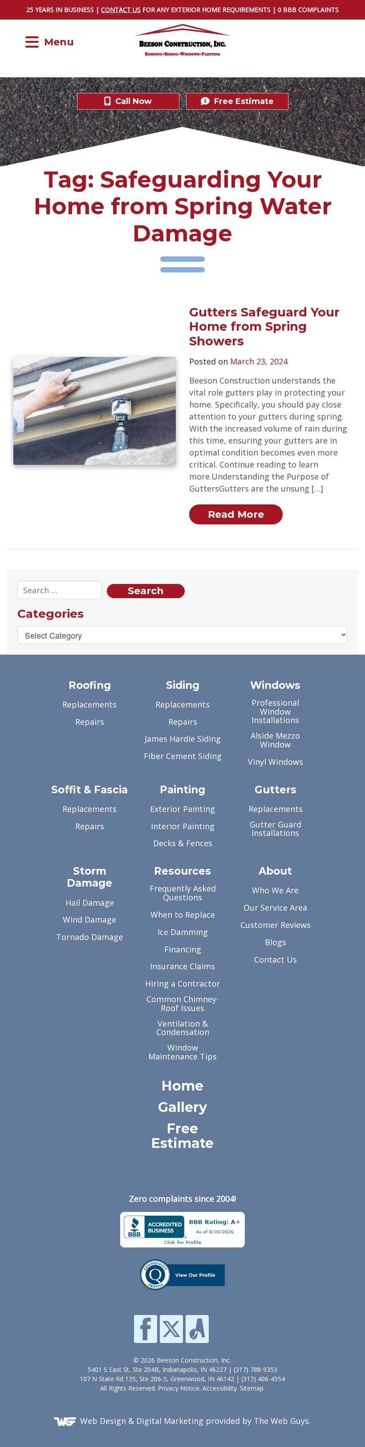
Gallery (182, 1107)
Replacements (89, 705)
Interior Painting (183, 826)
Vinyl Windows (275, 762)
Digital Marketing (169, 1420)
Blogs (275, 942)
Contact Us (275, 960)
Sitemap (252, 1388)
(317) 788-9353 (255, 1369)
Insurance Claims (182, 966)
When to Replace (182, 915)
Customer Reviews (275, 925)
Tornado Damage (89, 937)
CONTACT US (121, 9)
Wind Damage (89, 920)
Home (182, 1086)
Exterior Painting (182, 809)
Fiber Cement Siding (183, 756)
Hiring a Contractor (182, 984)
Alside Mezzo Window (275, 740)
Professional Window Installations (275, 712)
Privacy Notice (178, 1388)
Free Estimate (182, 1136)
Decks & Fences (182, 843)
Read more (236, 514)
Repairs (89, 722)
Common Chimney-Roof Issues (182, 1004)
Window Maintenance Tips (182, 1052)
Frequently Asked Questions (183, 893)
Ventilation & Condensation (182, 1028)
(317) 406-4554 (263, 1379)
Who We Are (275, 890)
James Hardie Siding (183, 739)
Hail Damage (89, 903)
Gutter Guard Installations (275, 829)
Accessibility (220, 1388)
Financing (182, 950)
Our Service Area (275, 908)
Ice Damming (183, 932)
